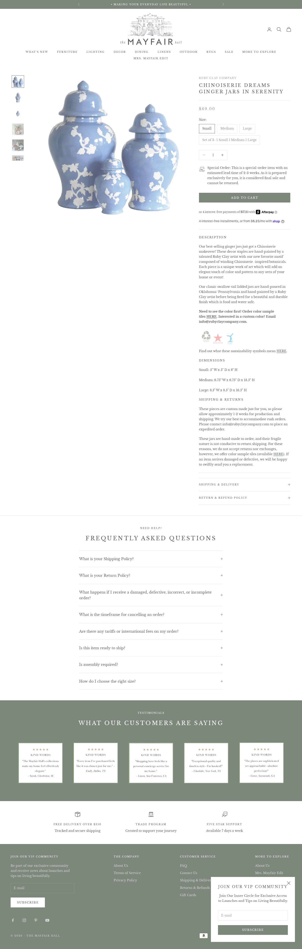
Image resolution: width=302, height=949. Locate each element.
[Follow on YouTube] (47, 920)
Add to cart (244, 198)
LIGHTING (95, 51)
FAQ (183, 866)
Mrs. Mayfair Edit (151, 58)
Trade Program (151, 824)
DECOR (120, 51)
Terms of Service (127, 873)
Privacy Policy (125, 880)
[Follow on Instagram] (24, 920)
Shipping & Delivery (196, 880)
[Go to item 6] (18, 158)
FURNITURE (67, 51)
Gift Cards (188, 895)
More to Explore (259, 51)
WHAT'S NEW (37, 51)
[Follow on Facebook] (13, 920)
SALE (229, 51)
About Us (121, 866)
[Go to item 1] (18, 81)
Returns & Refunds (195, 888)
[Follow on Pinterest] (36, 920)
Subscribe (253, 930)
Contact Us (188, 873)
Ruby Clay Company (218, 78)
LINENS (164, 51)
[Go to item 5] (18, 145)
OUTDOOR (189, 51)
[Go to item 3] (18, 113)
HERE (211, 317)
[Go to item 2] (18, 97)
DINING (142, 51)
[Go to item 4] (18, 129)
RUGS (211, 51)
